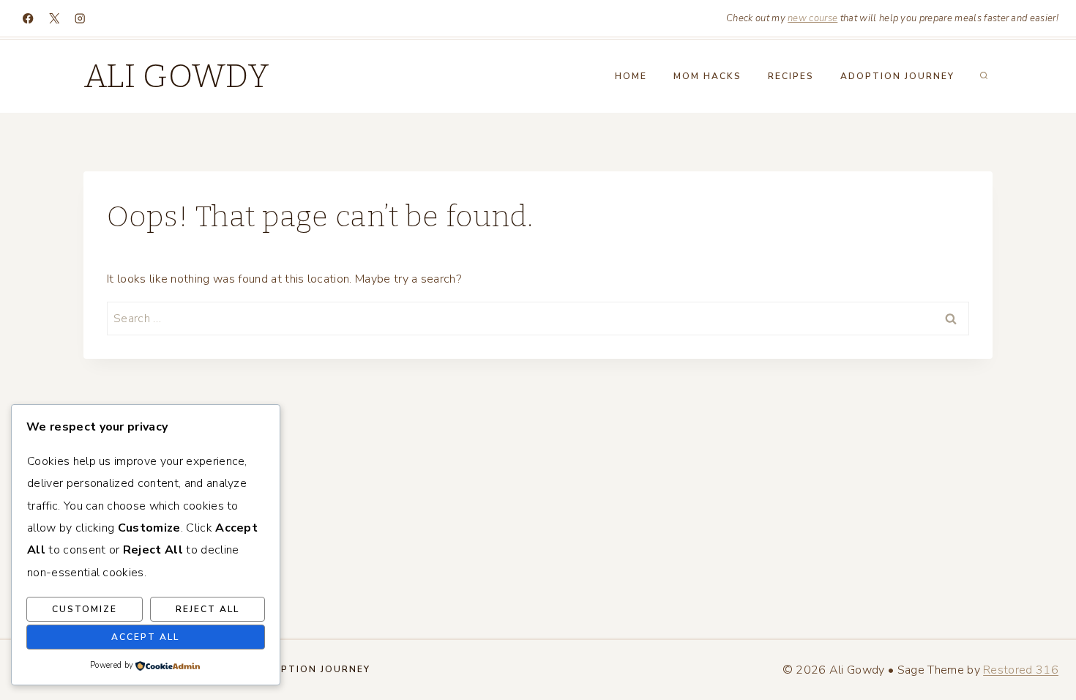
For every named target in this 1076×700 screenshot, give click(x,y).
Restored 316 (1020, 670)
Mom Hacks (707, 76)
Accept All (145, 637)
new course (812, 18)
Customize (84, 609)
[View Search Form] (984, 76)
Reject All (207, 609)
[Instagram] (80, 18)
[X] (54, 18)
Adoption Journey (897, 76)
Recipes (791, 76)
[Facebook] (28, 18)
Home (631, 76)
